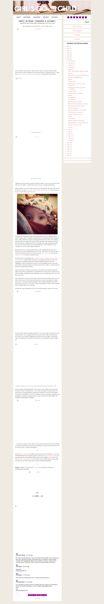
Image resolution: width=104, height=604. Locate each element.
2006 (68, 153)
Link (42, 496)
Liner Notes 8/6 (71, 118)
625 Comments (35, 496)
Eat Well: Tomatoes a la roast (75, 114)
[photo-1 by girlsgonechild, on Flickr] (35, 364)
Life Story (26, 17)
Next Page (43, 595)
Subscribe (37, 598)
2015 (68, 52)
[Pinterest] (74, 18)
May (69, 131)
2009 (68, 147)
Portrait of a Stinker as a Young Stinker (77, 110)
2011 (68, 142)
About (18, 17)
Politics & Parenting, (77, 26)
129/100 (70, 116)
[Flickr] (77, 18)
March (69, 136)
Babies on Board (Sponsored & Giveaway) (37, 21)
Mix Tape (46, 17)
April (69, 133)
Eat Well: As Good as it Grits (74, 124)
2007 (68, 151)
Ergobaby (42, 26)
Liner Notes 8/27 (72, 81)
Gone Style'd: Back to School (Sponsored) (78, 122)
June (69, 129)
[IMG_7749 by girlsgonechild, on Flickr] (36, 156)
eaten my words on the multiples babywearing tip (29, 74)
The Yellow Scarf (72, 99)
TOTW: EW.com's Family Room (75, 112)
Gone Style (77, 35)
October (70, 65)
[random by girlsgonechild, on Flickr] (37, 480)
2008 (68, 149)
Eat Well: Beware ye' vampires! (75, 93)
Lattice (50, 457)
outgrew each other (19, 254)
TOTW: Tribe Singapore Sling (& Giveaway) (78, 71)
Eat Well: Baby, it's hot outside (75, 101)
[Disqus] (37, 529)
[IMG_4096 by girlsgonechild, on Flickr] (37, 311)
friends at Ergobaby (24, 454)
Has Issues (36, 17)
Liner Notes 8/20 (72, 97)
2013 (68, 57)
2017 (68, 48)
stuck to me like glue (46, 253)
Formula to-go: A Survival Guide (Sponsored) (78, 75)
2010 (68, 144)
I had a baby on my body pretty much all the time (37, 190)
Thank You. (70, 73)
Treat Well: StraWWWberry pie (75, 77)
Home (38, 595)
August (70, 69)
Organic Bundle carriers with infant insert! (25, 459)
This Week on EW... (72, 91)
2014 (68, 55)
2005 (68, 155)
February (70, 138)
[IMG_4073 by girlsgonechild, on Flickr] (37, 48)
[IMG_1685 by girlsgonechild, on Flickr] (37, 214)
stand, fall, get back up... (74, 108)
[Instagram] (83, 18)
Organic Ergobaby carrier (50, 455)
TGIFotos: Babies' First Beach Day (76, 120)
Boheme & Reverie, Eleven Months (76, 106)
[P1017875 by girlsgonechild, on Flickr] (36, 104)
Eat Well (55, 17)
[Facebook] (71, 18)
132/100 (70, 79)
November (70, 63)
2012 (68, 59)
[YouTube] (80, 18)
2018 (68, 46)
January (70, 140)
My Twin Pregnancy (77, 30)
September (71, 67)
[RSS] (86, 18)
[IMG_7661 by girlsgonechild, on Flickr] (37, 420)
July (69, 127)
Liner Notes (77, 39)
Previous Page (32, 595)
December (70, 61)
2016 (68, 50)
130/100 (70, 95)
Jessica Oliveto (37, 467)
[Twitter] (68, 18)
